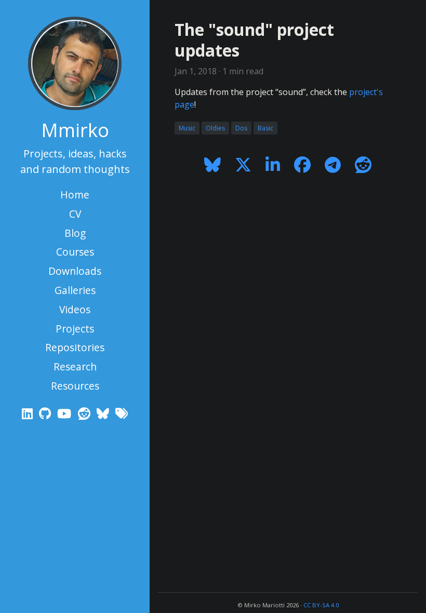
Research (75, 366)
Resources (75, 386)
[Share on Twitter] (243, 164)
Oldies (215, 128)
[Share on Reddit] (363, 164)
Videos (74, 309)
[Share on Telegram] (333, 164)
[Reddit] (85, 413)
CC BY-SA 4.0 (321, 605)
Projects (75, 329)
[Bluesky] (104, 413)
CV (75, 214)
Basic (265, 128)
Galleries (75, 290)
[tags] (121, 413)
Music (187, 128)
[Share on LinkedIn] (272, 164)
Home (74, 195)
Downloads (74, 271)
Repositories (74, 347)
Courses (75, 252)
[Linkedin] (28, 413)
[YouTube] (66, 413)
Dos (241, 128)
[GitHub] (46, 413)
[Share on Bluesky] (212, 164)
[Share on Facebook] (302, 164)
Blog (75, 233)
